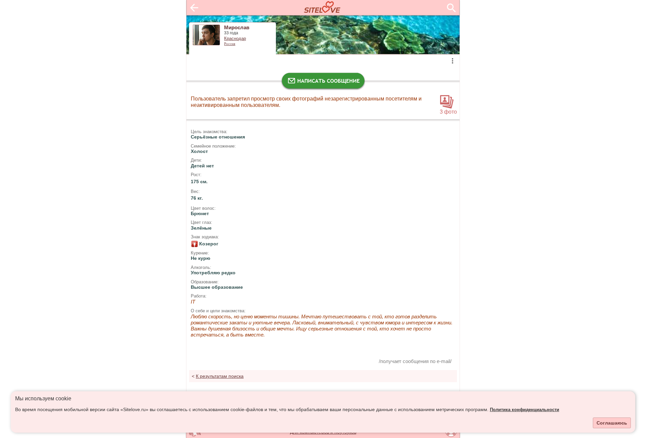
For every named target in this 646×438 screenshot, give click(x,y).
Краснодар (235, 38)
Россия (229, 44)
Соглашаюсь (612, 423)
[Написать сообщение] (323, 82)
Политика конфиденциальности (524, 409)
